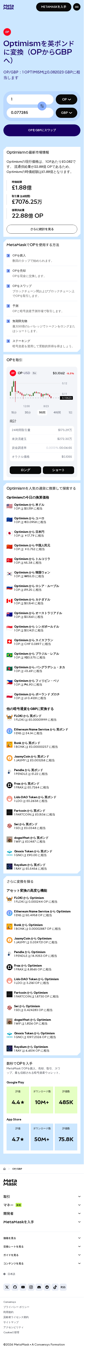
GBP (64, 112)
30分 (28, 412)
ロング (25, 470)
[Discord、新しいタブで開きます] (39, 1287)
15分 (14, 412)
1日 (70, 412)
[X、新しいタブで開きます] (7, 1287)
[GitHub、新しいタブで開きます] (15, 1287)
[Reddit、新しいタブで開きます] (47, 1287)
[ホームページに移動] (4, 1169)
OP (64, 99)
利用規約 (8, 1312)
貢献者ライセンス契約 (16, 1317)
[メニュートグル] (76, 7)
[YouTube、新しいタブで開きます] (23, 1287)
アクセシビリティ (13, 1327)
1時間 (42, 412)
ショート (58, 470)
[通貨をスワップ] (42, 106)
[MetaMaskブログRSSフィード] (63, 1287)
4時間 (57, 412)
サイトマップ (11, 1322)
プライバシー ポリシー (16, 1307)
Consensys (9, 1302)
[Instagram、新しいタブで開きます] (31, 1287)
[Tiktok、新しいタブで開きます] (55, 1287)
